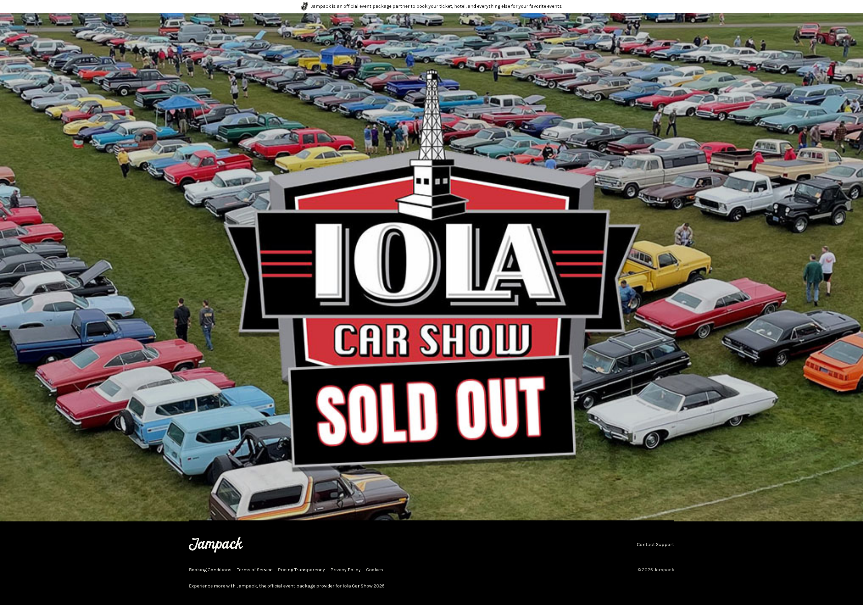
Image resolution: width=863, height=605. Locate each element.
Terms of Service (254, 570)
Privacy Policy (345, 570)
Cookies (374, 570)
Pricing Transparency (301, 570)
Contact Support (655, 544)
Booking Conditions (210, 570)
